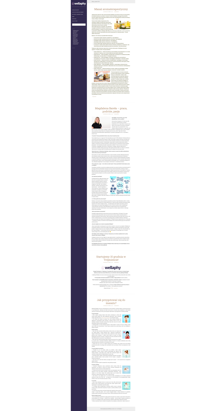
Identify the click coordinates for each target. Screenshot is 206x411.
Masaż (73, 16)
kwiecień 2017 (75, 35)
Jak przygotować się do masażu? (77, 12)
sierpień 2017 (75, 31)
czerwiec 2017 (75, 34)
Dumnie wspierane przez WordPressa (106, 408)
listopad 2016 (75, 41)
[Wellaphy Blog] (79, 3)
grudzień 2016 (75, 40)
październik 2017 (76, 30)
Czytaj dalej (94, 96)
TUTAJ (112, 288)
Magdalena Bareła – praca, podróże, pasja (111, 110)
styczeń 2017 (75, 39)
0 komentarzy (116, 11)
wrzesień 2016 (75, 44)
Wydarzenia (74, 18)
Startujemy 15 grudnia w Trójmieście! (111, 258)
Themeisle (119, 408)
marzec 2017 (75, 36)
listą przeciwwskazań (106, 317)
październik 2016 (76, 42)
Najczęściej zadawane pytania (77, 14)
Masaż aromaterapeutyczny (111, 9)
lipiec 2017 (75, 33)
